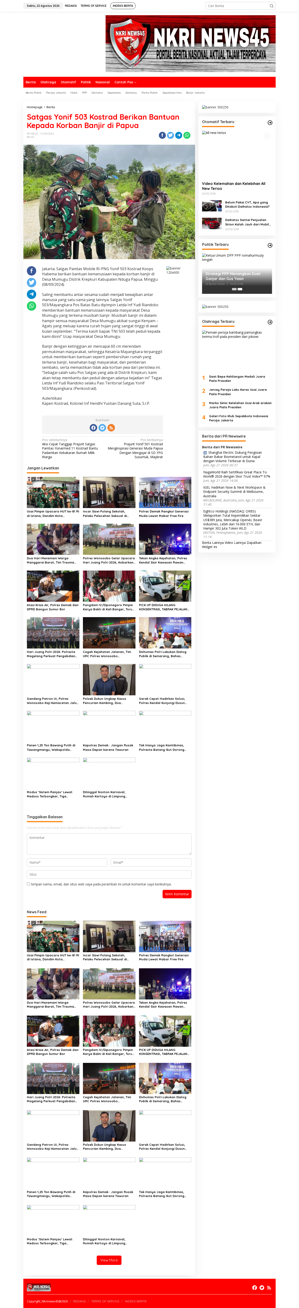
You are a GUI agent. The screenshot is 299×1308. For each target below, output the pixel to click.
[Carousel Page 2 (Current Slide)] (240, 289)
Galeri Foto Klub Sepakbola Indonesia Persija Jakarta (238, 418)
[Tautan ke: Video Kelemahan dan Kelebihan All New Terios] (237, 154)
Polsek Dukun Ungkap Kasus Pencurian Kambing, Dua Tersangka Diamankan (104, 701)
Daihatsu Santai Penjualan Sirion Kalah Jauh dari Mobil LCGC (247, 222)
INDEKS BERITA (135, 1301)
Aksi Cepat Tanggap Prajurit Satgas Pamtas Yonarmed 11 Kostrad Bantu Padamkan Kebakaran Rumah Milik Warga (70, 448)
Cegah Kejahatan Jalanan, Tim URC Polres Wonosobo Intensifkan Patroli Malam (107, 654)
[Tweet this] (170, 135)
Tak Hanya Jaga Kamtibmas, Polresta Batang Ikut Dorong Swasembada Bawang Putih (161, 747)
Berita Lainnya (213, 542)
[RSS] (111, 427)
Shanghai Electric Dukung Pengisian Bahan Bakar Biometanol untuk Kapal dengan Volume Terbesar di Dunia (232, 456)
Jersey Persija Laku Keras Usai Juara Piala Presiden (238, 392)
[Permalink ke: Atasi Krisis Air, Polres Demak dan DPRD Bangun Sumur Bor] (53, 586)
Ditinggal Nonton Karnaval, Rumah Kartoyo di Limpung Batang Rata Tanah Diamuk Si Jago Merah (106, 794)
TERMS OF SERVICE (105, 1301)
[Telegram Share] (178, 135)
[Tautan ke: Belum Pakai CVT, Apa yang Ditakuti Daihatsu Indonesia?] (212, 205)
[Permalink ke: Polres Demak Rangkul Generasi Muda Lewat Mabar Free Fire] (165, 492)
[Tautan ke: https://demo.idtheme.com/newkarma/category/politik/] (270, 245)
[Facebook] (93, 427)
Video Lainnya (235, 542)
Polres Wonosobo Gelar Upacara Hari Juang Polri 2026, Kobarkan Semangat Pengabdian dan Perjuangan (109, 560)
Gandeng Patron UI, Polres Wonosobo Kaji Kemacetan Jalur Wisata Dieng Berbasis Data (52, 701)
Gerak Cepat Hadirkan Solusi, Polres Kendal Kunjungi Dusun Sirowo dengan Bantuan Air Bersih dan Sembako (162, 701)
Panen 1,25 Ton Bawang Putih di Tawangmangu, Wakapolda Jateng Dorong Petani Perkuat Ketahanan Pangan (51, 747)
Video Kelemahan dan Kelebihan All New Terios (233, 186)
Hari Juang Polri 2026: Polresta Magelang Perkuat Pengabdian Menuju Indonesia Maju (51, 654)
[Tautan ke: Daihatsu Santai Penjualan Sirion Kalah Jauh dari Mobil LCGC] (212, 223)
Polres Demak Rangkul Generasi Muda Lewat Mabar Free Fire (164, 513)
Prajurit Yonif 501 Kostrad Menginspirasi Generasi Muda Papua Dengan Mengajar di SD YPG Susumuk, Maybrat (135, 448)
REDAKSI (79, 1301)
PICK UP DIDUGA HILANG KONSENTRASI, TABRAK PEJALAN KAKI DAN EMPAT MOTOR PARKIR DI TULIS (165, 607)
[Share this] (162, 135)
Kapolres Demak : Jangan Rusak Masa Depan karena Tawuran (108, 747)
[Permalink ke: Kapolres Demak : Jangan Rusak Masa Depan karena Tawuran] (109, 726)
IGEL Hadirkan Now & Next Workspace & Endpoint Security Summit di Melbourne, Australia (234, 491)
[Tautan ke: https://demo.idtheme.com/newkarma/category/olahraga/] (270, 322)
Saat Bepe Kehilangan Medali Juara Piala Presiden (237, 379)
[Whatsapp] (186, 135)
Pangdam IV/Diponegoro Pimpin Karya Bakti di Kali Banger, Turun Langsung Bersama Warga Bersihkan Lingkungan (108, 607)
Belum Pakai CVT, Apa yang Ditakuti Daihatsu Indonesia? (247, 204)
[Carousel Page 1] (234, 289)
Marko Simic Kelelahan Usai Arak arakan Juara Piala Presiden (240, 405)
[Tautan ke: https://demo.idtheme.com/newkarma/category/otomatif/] (270, 122)
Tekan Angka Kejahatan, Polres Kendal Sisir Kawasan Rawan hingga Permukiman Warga (163, 560)
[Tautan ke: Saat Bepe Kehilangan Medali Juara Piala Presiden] (237, 350)
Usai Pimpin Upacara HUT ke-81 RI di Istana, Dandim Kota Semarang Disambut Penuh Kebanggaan (53, 513)
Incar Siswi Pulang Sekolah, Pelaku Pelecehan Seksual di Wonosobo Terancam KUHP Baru (108, 513)
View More (109, 1260)
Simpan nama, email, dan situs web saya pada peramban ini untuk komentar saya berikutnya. (101, 884)
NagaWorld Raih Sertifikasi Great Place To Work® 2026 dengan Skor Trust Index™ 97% (236, 474)
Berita (30, 137)
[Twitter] (102, 427)
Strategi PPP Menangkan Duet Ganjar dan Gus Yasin (233, 276)
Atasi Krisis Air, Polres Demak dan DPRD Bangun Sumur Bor (52, 607)
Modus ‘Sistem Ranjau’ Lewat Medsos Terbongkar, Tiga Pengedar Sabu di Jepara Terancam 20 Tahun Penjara (49, 794)
